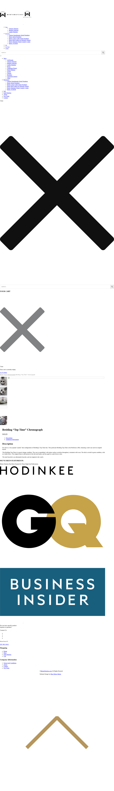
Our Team (7, 47)
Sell (6, 45)
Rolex (9, 66)
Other (8, 78)
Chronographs (11, 374)
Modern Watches (13, 30)
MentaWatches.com (46, 671)
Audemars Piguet (12, 68)
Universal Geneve (12, 76)
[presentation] (3, 378)
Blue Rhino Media (56, 674)
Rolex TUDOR (13, 43)
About (5, 94)
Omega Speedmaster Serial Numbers (19, 35)
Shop (6, 27)
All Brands (10, 60)
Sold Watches (7, 93)
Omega (9, 73)
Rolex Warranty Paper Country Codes (19, 42)
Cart (5, 656)
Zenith (9, 71)
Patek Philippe (11, 70)
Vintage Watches (13, 28)
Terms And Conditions (10, 663)
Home (1, 374)
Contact (7, 48)
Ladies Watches (13, 32)
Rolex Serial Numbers (15, 37)
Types (5, 374)
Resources (7, 33)
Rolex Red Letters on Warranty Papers (20, 40)
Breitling (9, 75)
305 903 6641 (4, 644)
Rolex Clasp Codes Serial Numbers (19, 38)
